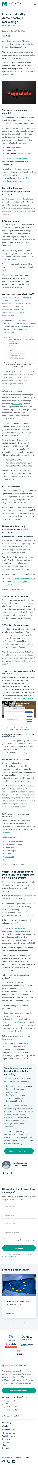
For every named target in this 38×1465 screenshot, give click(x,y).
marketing (6, 832)
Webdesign (6, 1426)
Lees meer (10, 1313)
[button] (22, 1323)
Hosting (6, 36)
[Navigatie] (35, 4)
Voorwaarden (12, 1256)
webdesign (17, 403)
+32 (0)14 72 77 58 (10, 1406)
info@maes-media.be (10, 1409)
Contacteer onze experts (19, 1151)
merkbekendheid (27, 181)
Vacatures (6, 1442)
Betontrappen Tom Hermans (14, 323)
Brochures (9, 856)
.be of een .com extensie (24, 578)
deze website (28, 698)
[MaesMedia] (12, 4)
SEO (26, 178)
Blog (4, 1445)
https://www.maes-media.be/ (18, 158)
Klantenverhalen (8, 1433)
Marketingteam (8, 1436)
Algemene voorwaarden (11, 1457)
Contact (5, 1448)
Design (5, 1429)
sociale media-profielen (11, 1022)
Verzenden (19, 1248)
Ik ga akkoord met (20, 1239)
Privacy (4, 1256)
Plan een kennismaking (19, 1390)
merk (4, 270)
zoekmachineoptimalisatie (12, 303)
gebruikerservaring (9, 181)
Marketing (6, 1422)
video (13, 1429)
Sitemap (27, 1457)
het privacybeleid (28, 1239)
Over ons (6, 1439)
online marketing (11, 906)
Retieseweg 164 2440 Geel (8, 1402)
